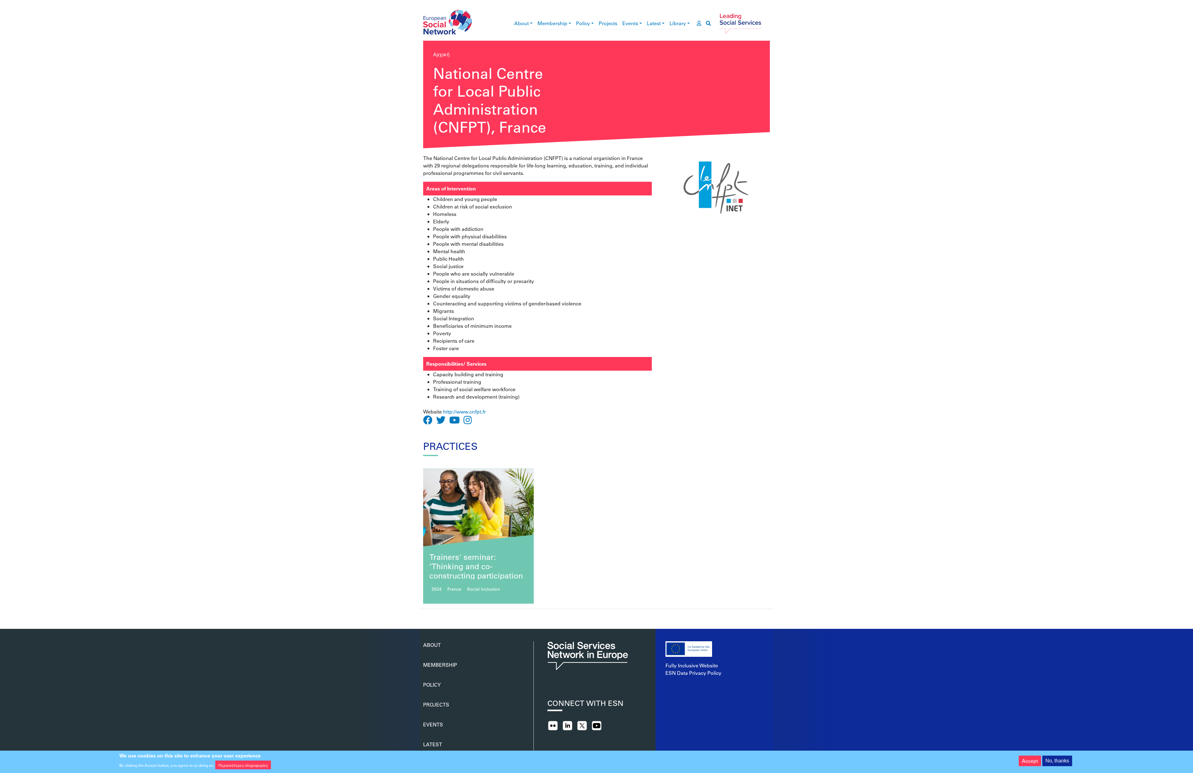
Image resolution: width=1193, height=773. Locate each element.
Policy (583, 23)
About (521, 23)
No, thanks (1057, 760)
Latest (654, 23)
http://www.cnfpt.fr (464, 411)
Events (630, 23)
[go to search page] (708, 23)
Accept (1030, 760)
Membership (552, 23)
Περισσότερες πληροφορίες (243, 764)
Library (678, 23)
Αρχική (441, 54)
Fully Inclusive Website (691, 665)
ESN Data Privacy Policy (693, 673)
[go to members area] (699, 23)
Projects (608, 23)
